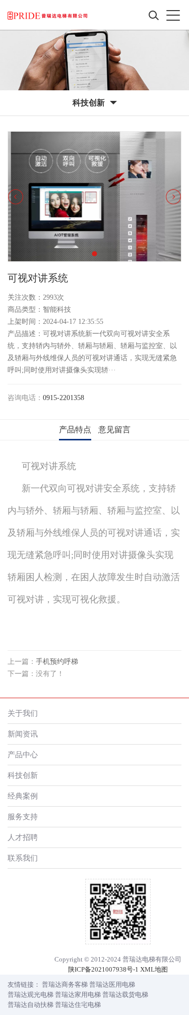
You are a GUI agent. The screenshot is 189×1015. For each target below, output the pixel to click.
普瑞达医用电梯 (112, 984)
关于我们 (23, 713)
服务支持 (23, 816)
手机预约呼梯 (57, 661)
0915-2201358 (63, 398)
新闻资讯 (23, 733)
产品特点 (75, 429)
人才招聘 (23, 837)
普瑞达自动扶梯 (30, 1004)
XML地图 (154, 969)
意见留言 (114, 429)
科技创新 (23, 775)
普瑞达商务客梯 (65, 984)
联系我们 (23, 858)
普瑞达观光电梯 (30, 994)
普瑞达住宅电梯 (78, 1004)
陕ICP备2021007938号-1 (103, 969)
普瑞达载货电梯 (125, 994)
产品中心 (23, 754)
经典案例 (23, 796)
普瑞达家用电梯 (78, 994)
